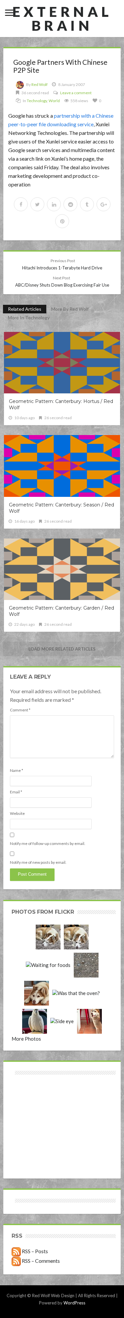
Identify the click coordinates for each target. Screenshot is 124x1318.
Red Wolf (39, 84)
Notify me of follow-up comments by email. (47, 843)
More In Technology (29, 317)
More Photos (26, 1039)
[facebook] (21, 204)
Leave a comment (76, 92)
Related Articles (24, 309)
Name (16, 770)
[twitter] (37, 204)
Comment (20, 709)
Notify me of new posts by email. (38, 862)
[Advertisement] (37, 1100)
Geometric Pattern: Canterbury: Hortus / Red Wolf (61, 404)
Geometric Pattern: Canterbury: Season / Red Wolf (61, 508)
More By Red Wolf (70, 309)
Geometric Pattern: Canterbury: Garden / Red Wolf (61, 611)
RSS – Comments (40, 1261)
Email (16, 791)
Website (17, 813)
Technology (37, 100)
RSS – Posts (34, 1251)
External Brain (62, 18)
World (54, 100)
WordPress (74, 1302)
